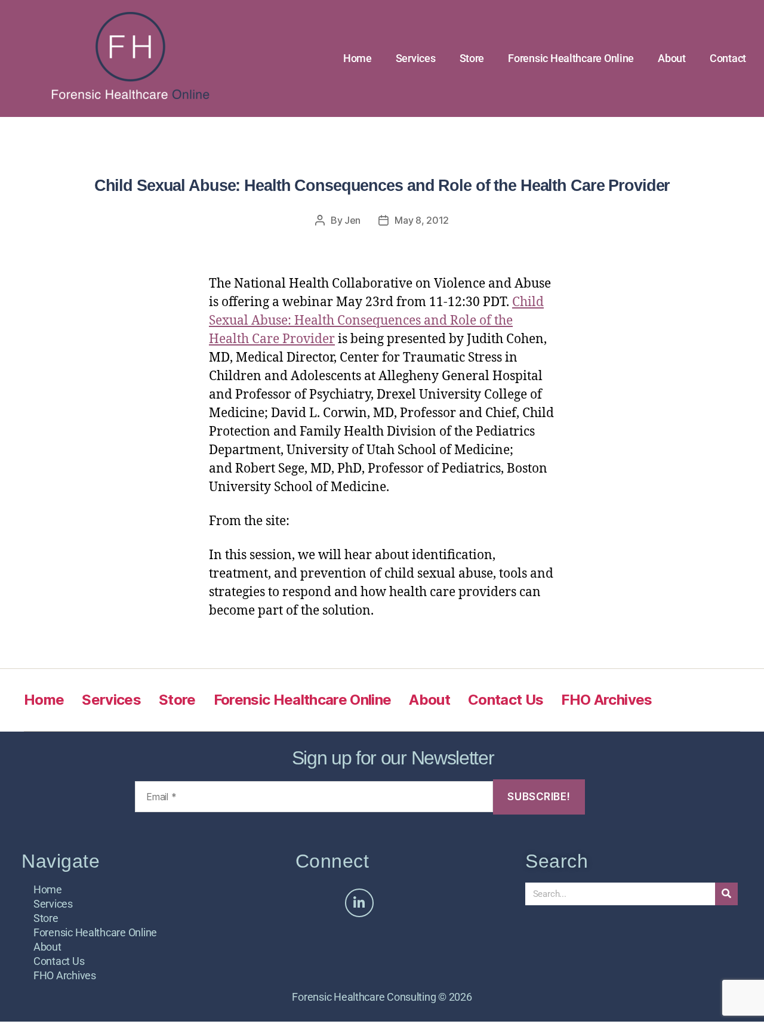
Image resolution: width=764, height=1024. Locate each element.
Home (357, 58)
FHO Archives (606, 699)
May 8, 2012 (422, 220)
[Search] (726, 894)
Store (472, 58)
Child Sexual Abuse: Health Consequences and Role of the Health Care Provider (376, 320)
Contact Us (505, 699)
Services (416, 58)
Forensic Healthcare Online (571, 58)
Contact (728, 58)
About (672, 58)
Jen (352, 220)
